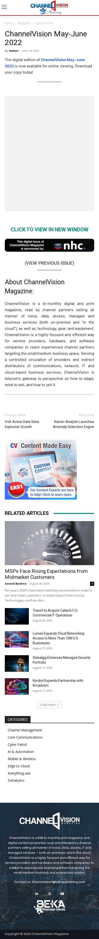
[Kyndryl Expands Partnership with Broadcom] (17, 686)
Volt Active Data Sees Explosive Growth (22, 424)
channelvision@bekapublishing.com (58, 882)
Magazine (24, 23)
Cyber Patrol (17, 744)
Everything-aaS (19, 773)
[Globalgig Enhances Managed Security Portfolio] (17, 663)
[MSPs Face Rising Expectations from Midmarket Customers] (49, 543)
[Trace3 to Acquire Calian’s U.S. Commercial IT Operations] (17, 616)
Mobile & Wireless (22, 759)
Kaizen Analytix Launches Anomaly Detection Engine (73, 424)
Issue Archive (44, 23)
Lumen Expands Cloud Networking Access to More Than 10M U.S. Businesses (58, 638)
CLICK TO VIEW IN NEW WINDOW (49, 230)
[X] (49, 894)
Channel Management (25, 730)
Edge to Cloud (19, 766)
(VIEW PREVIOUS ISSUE (49, 263)
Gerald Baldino (15, 583)
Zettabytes (16, 780)
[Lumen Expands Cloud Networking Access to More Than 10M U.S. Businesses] (17, 639)
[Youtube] (62, 894)
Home (9, 23)
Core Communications (25, 737)
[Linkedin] (36, 894)
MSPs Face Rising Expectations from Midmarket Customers (46, 574)
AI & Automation (21, 751)
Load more (48, 705)
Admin (14, 50)
